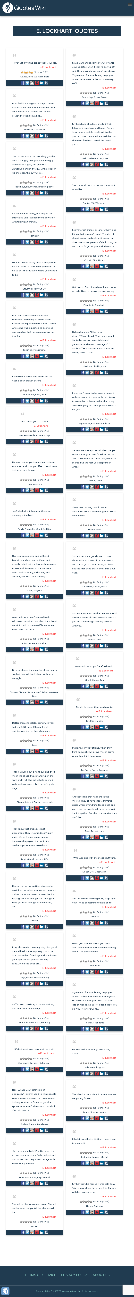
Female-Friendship (28, 435)
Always (95, 680)
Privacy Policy (74, 1275)
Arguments (84, 423)
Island (86, 1112)
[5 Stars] (32, 72)
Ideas (104, 586)
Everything (95, 1067)
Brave (32, 643)
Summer (94, 1112)
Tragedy (37, 590)
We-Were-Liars (41, 76)
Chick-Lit (87, 366)
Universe (94, 916)
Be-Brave (86, 770)
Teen (98, 529)
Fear (102, 680)
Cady (86, 1067)
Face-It (94, 831)
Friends (88, 1022)
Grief (83, 158)
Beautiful (23, 1022)
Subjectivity (45, 1063)
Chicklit (88, 260)
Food (30, 76)
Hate (101, 831)
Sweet (104, 97)
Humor (101, 260)
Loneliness (42, 1124)
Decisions (87, 586)
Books (91, 639)
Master (96, 1157)
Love (37, 394)
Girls (95, 260)
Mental (104, 1157)
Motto (100, 721)
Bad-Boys (20, 187)
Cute (103, 366)
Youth (103, 1112)
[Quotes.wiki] (23, 7)
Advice (23, 76)
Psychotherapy (41, 977)
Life (24, 289)
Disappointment (25, 802)
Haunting (45, 1022)
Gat (103, 1067)
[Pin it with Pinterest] (37, 83)
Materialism (101, 872)
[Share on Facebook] (23, 83)
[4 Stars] (29, 72)
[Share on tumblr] (46, 83)
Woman (34, 1226)
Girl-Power (39, 129)
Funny (97, 97)
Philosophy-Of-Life (37, 289)
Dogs (22, 977)
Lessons (39, 859)
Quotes (86, 203)
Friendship (87, 97)
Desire (96, 586)
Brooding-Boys (46, 187)
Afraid (25, 643)
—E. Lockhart (48, 67)
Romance (37, 484)
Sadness (98, 1206)
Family (21, 529)
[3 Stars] (27, 72)
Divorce (14, 692)
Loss (105, 158)
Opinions (34, 1063)
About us (101, 1275)
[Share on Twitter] (27, 83)
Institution (86, 1157)
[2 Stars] (25, 72)
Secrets (91, 480)
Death (86, 872)
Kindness (91, 721)
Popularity (100, 305)
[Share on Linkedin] (42, 83)
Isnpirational (27, 859)
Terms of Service (40, 1275)
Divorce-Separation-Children (33, 692)
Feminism (29, 129)
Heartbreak (28, 394)
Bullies (24, 1124)
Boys (87, 831)
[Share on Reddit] (32, 83)
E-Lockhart (41, 643)
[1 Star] (22, 72)
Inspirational (40, 350)
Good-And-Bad (43, 529)
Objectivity (23, 1063)
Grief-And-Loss (94, 158)
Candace (103, 770)
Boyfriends (31, 187)
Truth (44, 394)
